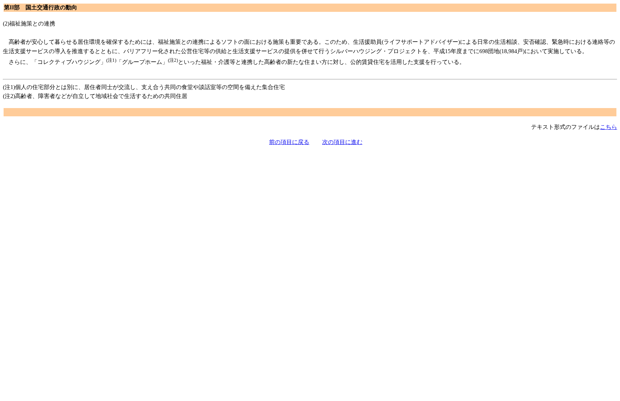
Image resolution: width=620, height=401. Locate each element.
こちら (608, 127)
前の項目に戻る (289, 142)
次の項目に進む (342, 142)
